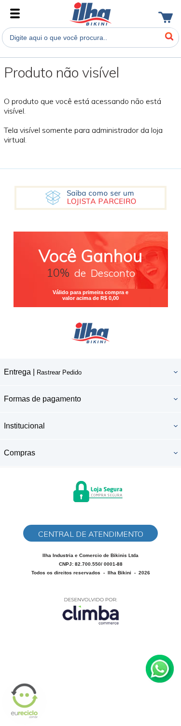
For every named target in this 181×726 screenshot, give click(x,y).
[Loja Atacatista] (90, 198)
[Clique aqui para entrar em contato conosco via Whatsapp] (160, 669)
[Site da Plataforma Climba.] (90, 610)
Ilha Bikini (90, 14)
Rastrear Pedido (59, 372)
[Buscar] (169, 36)
